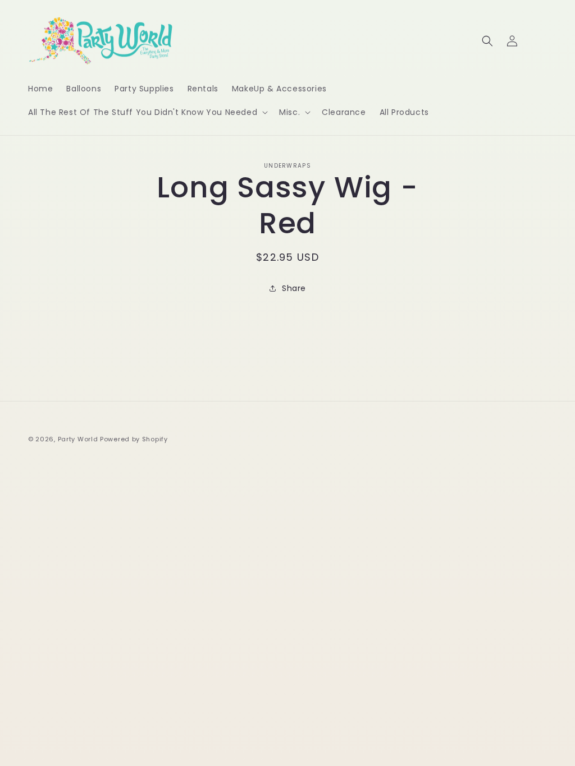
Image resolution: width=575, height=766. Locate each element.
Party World (78, 439)
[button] (146, 112)
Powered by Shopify (134, 439)
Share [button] (294, 288)
